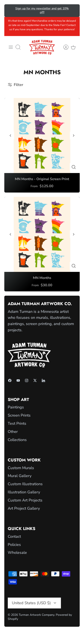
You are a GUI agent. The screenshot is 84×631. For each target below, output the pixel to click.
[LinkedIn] (43, 380)
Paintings (16, 407)
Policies (14, 544)
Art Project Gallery (24, 508)
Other (13, 431)
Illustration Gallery (24, 492)
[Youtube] (18, 380)
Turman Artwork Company (36, 615)
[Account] (63, 47)
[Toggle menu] (11, 47)
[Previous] (10, 10)
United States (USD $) (31, 602)
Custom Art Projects (25, 500)
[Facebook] (10, 380)
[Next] (73, 10)
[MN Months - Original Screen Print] (42, 135)
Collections (17, 439)
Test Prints (17, 423)
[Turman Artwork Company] (42, 47)
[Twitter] (35, 380)
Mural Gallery (19, 475)
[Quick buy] (74, 167)
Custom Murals (21, 467)
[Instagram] (26, 380)
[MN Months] (42, 234)
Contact (14, 536)
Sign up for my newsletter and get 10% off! (42, 10)
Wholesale (17, 552)
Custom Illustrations (25, 483)
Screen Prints (19, 415)
